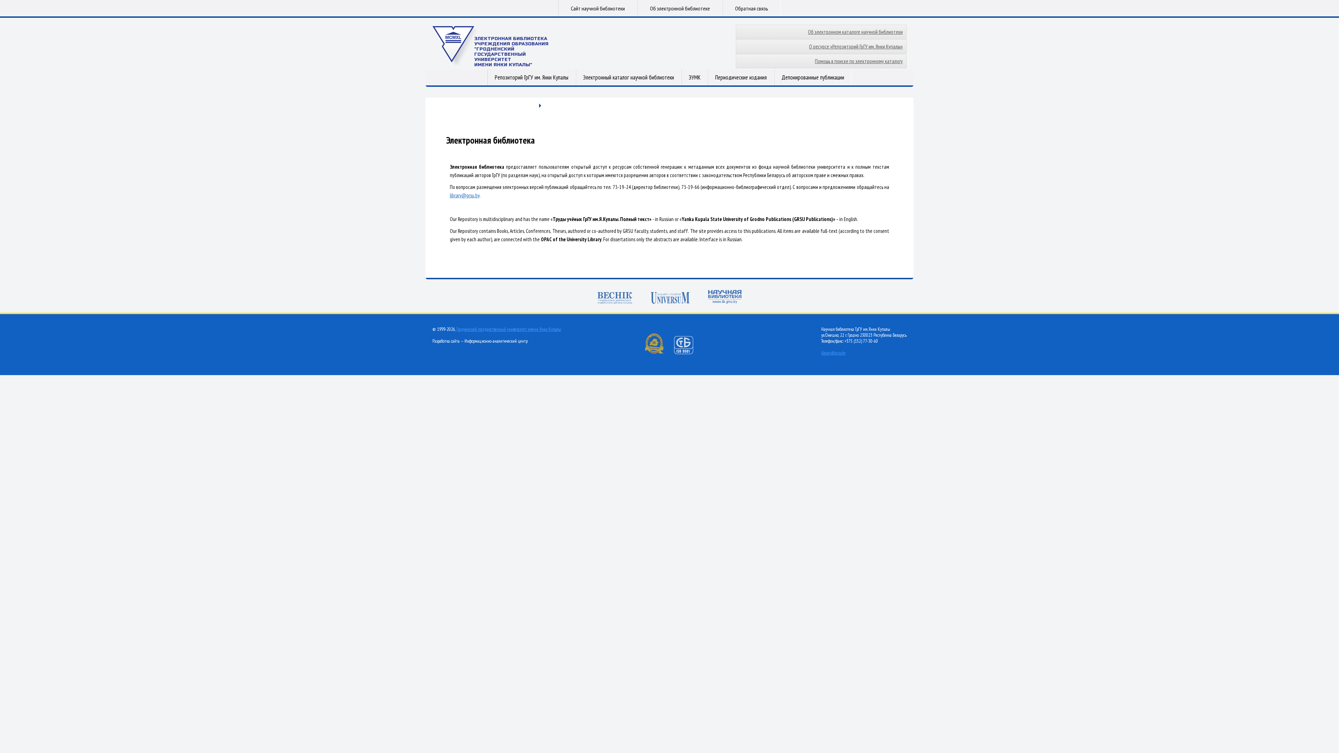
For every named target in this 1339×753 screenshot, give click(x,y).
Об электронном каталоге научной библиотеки (855, 32)
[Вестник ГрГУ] (614, 298)
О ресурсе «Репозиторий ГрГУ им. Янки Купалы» (856, 46)
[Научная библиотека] (725, 297)
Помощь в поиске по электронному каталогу (859, 61)
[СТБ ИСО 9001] (688, 353)
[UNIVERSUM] (670, 298)
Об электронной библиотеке (680, 8)
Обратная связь (751, 8)
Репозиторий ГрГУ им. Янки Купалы (531, 77)
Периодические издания (741, 77)
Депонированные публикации (812, 77)
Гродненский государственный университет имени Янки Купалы (508, 329)
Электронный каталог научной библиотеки (628, 77)
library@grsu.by (464, 195)
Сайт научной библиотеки (598, 8)
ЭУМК (695, 77)
